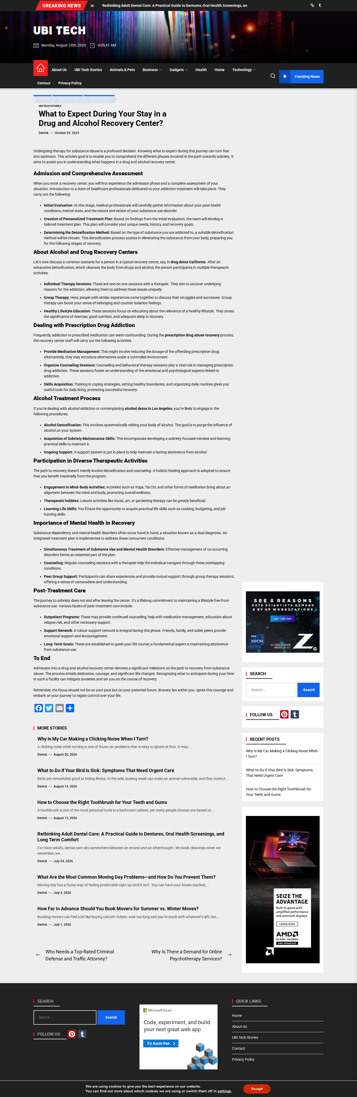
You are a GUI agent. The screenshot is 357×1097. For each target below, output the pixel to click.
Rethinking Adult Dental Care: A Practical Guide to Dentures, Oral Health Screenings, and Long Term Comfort (130, 836)
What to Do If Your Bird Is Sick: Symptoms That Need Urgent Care (105, 770)
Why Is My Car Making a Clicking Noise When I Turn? (92, 739)
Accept (257, 1088)
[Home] (40, 68)
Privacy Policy (70, 83)
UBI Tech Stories (88, 70)
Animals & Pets (122, 70)
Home (219, 70)
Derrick (43, 133)
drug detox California (188, 262)
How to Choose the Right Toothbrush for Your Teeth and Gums (102, 802)
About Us (59, 70)
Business (150, 70)
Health (201, 70)
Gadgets (177, 70)
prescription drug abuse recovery (192, 335)
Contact (43, 83)
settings (224, 1091)
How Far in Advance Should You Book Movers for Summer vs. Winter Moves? (118, 908)
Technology (242, 70)
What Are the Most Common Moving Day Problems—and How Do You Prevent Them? (126, 877)
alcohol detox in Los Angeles (148, 408)
